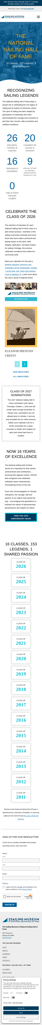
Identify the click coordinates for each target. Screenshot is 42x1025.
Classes (6, 969)
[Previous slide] (17, 364)
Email (5, 874)
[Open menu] (38, 16)
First (3, 856)
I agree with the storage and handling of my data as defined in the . (21, 888)
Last (3, 864)
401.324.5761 (6, 938)
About (5, 950)
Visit (4, 947)
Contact (6, 960)
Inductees (7, 972)
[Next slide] (24, 364)
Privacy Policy (27, 889)
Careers (6, 954)
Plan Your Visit (28, 9)
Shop (4, 957)
